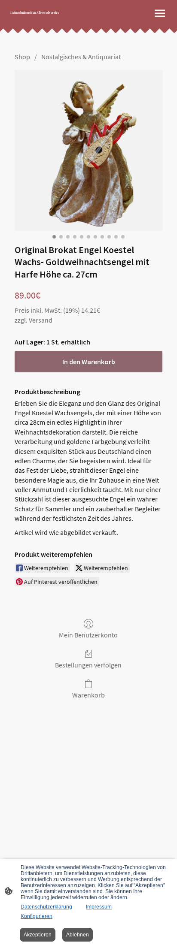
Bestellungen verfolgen (88, 665)
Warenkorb (88, 695)
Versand (40, 320)
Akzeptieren (38, 935)
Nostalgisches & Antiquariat (81, 56)
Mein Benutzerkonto (88, 635)
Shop (22, 56)
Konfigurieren (36, 916)
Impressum (99, 907)
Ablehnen (77, 935)
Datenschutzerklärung (46, 907)
